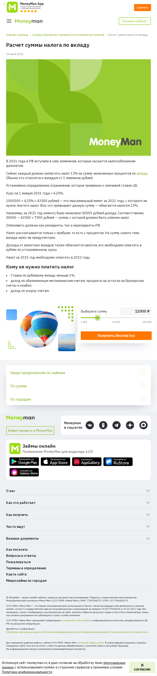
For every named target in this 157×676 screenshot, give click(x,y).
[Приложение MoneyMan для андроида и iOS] (15, 448)
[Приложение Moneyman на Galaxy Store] (24, 472)
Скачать (142, 7)
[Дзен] (130, 425)
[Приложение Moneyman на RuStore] (118, 461)
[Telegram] (116, 425)
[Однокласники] (103, 425)
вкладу (142, 173)
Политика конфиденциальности (61, 632)
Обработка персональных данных (24, 632)
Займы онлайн (39, 446)
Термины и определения (26, 568)
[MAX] (143, 425)
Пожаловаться (18, 562)
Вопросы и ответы (21, 556)
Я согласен (142, 667)
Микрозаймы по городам (26, 580)
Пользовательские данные (93, 632)
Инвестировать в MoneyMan (30, 430)
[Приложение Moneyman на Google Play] (24, 461)
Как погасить (17, 549)
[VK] (90, 425)
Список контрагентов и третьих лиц (128, 632)
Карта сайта (16, 574)
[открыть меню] (9, 21)
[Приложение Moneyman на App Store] (55, 461)
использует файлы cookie (91, 642)
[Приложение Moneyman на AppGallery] (87, 461)
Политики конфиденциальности (27, 672)
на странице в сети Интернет (76, 620)
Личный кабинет (135, 21)
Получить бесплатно (116, 335)
